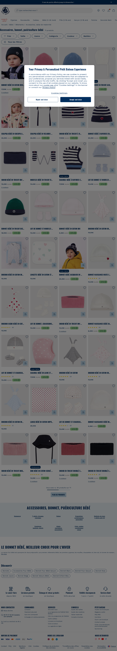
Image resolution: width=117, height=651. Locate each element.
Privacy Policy (49, 87)
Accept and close (76, 99)
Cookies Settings (59, 93)
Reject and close (42, 99)
